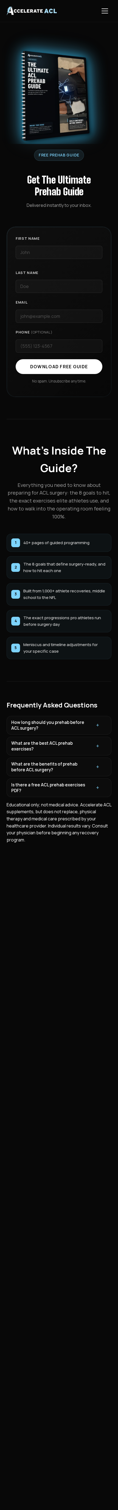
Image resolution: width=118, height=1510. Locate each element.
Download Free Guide (59, 367)
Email (21, 302)
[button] (59, 725)
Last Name (27, 272)
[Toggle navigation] (104, 11)
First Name (28, 238)
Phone (34, 332)
